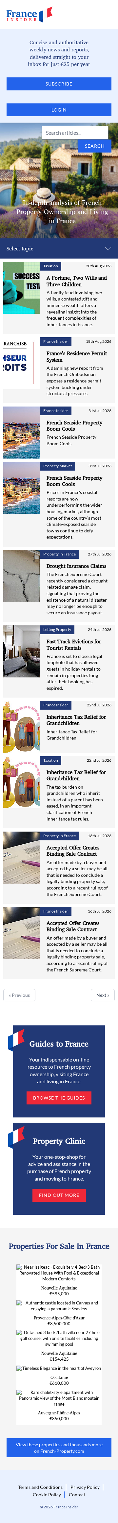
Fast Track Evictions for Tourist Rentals (74, 644)
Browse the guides (59, 1098)
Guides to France (59, 1043)
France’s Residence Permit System (77, 356)
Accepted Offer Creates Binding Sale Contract (73, 851)
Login (59, 110)
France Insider (55, 341)
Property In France (59, 554)
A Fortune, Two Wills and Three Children (77, 281)
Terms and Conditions (40, 1487)
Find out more (59, 1195)
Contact (77, 1494)
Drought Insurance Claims (76, 566)
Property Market (57, 465)
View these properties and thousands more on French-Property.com (59, 1448)
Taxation (50, 265)
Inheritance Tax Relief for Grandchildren (76, 720)
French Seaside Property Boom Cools (74, 426)
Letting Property (57, 629)
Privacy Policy (85, 1487)
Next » (102, 995)
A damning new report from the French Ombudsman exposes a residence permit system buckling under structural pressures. (75, 380)
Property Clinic (59, 1140)
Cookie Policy (47, 1494)
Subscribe (59, 84)
